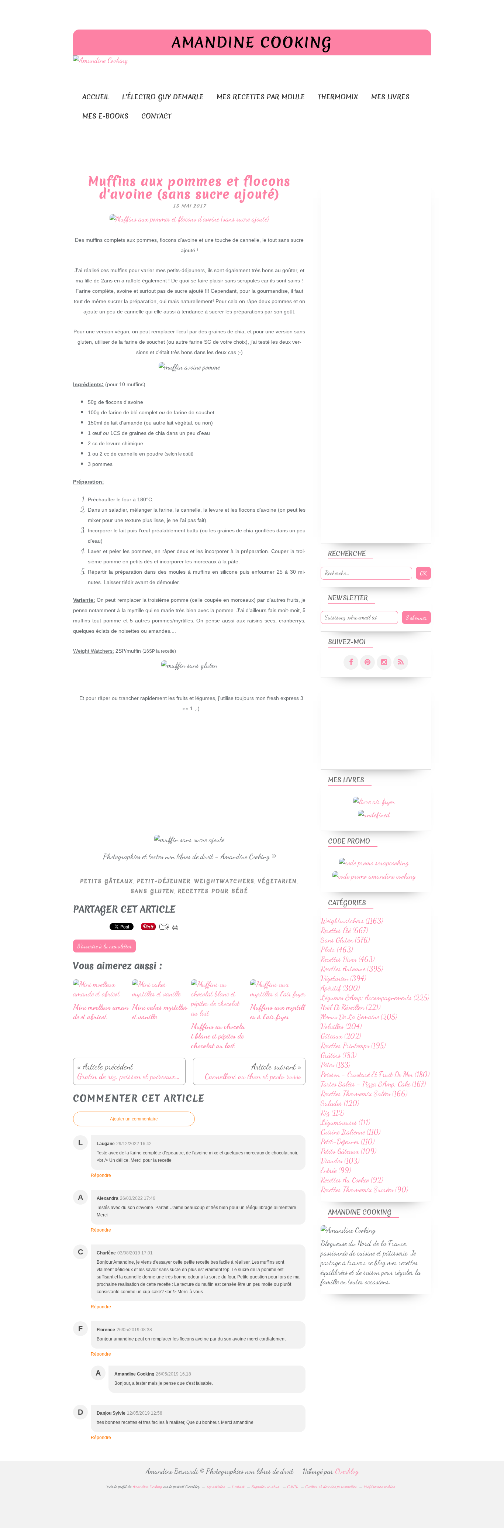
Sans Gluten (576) (345, 939)
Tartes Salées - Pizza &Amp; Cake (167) (373, 1083)
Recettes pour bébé (213, 891)
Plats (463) (337, 949)
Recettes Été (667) (344, 930)
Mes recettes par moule (261, 97)
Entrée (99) (336, 1170)
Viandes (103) (340, 1160)
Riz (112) (332, 1112)
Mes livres (390, 97)
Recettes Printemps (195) (353, 1045)
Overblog (347, 1471)
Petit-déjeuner (164, 881)
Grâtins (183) (338, 1055)
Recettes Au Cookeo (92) (352, 1179)
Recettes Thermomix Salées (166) (364, 1093)
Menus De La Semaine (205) (359, 1016)
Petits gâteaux (107, 881)
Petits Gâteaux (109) (348, 1151)
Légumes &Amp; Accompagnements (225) (375, 997)
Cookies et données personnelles (331, 1486)
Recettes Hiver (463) (347, 959)
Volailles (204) (341, 1026)
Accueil (95, 97)
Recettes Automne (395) (352, 968)
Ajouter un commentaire (134, 1119)
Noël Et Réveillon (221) (350, 1007)
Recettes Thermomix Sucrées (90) (364, 1189)
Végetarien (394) (343, 978)
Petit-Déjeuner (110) (347, 1141)
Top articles (216, 1486)
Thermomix (338, 97)
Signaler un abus (266, 1486)
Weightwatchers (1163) (352, 920)
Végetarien (277, 881)
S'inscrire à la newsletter (104, 946)
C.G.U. (292, 1486)
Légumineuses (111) (345, 1122)
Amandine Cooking (252, 42)
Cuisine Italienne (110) (350, 1131)
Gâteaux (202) (341, 1035)
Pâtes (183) (335, 1064)
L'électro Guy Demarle (163, 97)
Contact (156, 116)
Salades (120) (340, 1103)
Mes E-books (105, 116)
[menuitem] (96, 97)
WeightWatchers (224, 881)
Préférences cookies (379, 1486)
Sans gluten (153, 891)
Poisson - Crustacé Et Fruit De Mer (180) (375, 1074)
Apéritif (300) (340, 987)
